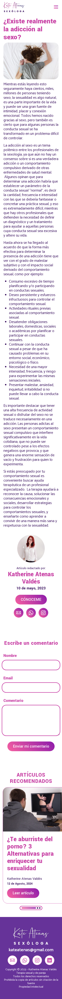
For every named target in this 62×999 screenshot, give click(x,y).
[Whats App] (31, 613)
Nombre (10, 655)
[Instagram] (43, 613)
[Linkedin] (49, 960)
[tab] (29, 908)
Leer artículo (23, 893)
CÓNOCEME (31, 599)
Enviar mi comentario (31, 746)
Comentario (13, 700)
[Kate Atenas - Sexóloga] (13, 7)
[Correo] (18, 613)
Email (8, 678)
